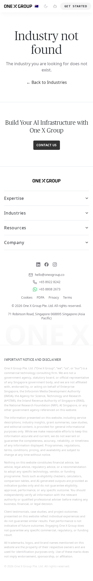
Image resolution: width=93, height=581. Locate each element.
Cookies (27, 298)
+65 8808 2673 (49, 289)
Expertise (14, 198)
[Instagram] (55, 264)
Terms (67, 298)
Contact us (46, 145)
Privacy (54, 298)
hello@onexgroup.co (49, 275)
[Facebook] (46, 264)
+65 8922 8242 (49, 282)
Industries (15, 213)
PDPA (40, 298)
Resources (15, 228)
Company (14, 242)
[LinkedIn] (38, 264)
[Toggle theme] (46, 6)
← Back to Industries (46, 82)
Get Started (75, 6)
